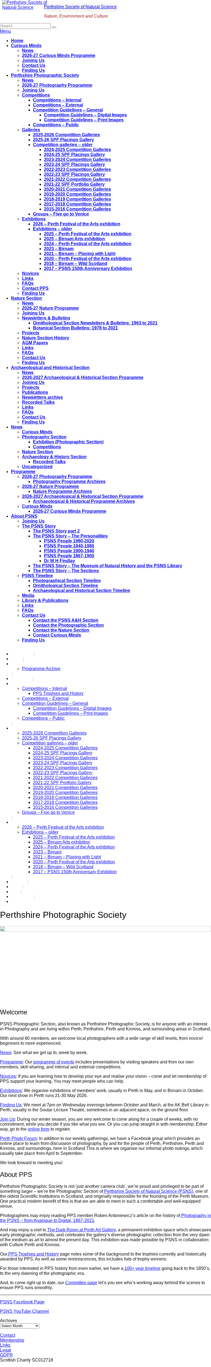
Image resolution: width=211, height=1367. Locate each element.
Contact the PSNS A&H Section (65, 620)
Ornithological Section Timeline (65, 585)
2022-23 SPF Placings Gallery (74, 174)
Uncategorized (37, 466)
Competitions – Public (56, 124)
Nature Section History (45, 337)
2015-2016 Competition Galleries (77, 209)
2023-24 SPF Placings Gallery (74, 164)
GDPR (6, 1355)
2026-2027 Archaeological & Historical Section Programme (82, 377)
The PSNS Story (39, 526)
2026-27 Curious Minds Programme (58, 55)
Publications (35, 392)
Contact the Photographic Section (68, 625)
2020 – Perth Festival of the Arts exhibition (87, 258)
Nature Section (26, 298)
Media (28, 595)
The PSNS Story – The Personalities (70, 536)
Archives (8, 1320)
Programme (23, 471)
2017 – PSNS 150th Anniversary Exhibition (88, 268)
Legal (5, 1350)
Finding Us (33, 70)
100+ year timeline (141, 1268)
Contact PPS (35, 288)
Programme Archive (41, 668)
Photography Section (44, 437)
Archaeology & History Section (54, 456)
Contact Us (33, 65)
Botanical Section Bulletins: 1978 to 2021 (75, 328)
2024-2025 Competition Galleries (77, 149)
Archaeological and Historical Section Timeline (81, 590)
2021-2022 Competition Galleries (77, 179)
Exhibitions (34, 219)
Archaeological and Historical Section (50, 367)
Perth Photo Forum (18, 1138)
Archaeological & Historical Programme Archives (84, 501)
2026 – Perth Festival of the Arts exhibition (76, 224)
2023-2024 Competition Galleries (77, 159)
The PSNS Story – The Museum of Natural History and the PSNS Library (107, 565)
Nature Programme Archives (62, 491)
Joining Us (33, 60)
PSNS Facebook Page (22, 1302)
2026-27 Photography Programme (57, 85)
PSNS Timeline (37, 575)
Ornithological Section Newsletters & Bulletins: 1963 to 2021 (95, 323)
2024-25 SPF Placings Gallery (74, 154)
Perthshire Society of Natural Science (80, 6)
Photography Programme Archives (69, 481)
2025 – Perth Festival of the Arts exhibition (87, 233)
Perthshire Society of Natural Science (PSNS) (148, 1191)
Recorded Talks (38, 402)
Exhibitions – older (52, 229)
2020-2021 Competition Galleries (77, 189)
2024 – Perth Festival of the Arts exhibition (87, 243)
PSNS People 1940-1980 (69, 546)
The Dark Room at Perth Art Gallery (81, 1229)
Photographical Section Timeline (67, 580)
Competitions (36, 95)
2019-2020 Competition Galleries (77, 194)
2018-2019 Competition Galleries (77, 199)
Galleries (31, 129)
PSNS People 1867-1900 (69, 555)
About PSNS (24, 516)
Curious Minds (26, 45)
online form (38, 1129)
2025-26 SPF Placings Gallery (63, 139)
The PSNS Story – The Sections (66, 570)
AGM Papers (35, 342)
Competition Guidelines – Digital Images (85, 115)
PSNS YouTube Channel (24, 1311)
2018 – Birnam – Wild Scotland (75, 263)
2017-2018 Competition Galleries (77, 204)
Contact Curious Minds (57, 635)
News (28, 50)
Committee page (81, 1282)
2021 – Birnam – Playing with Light (79, 253)
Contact (7, 1335)
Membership (12, 1340)
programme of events (53, 1062)
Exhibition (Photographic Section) (68, 442)
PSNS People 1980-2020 (69, 541)
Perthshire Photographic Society (45, 75)
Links (28, 278)
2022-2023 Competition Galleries (77, 169)
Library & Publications (45, 600)
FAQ (15, 891)
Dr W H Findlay (59, 560)
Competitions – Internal (57, 100)
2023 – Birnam (59, 248)
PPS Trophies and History (58, 693)
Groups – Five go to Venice (61, 214)
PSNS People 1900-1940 (69, 551)
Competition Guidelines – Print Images (84, 120)
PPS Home (22, 653)
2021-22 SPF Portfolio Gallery (74, 184)
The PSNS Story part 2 (56, 531)
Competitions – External (58, 105)
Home (17, 40)
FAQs (28, 283)
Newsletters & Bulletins (46, 318)
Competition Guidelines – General (68, 110)
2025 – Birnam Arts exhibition (74, 238)
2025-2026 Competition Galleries (66, 134)
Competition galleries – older (63, 144)
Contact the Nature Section (61, 630)
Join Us (7, 1119)
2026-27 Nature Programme (50, 308)
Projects (30, 333)
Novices (30, 273)
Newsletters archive (42, 397)
